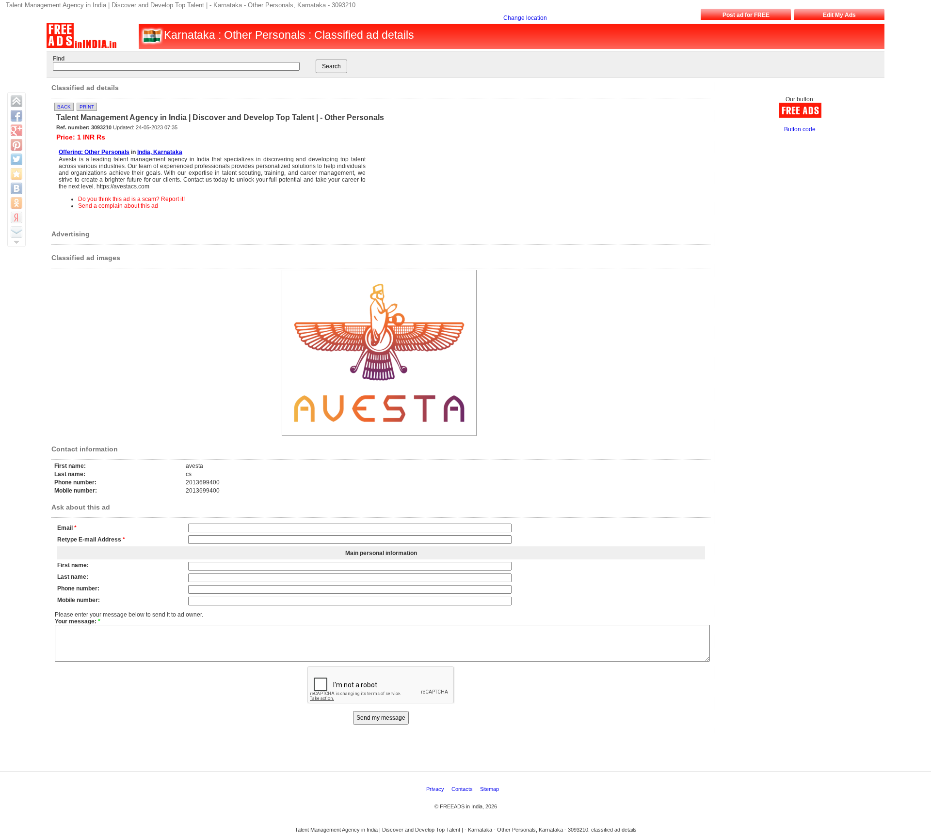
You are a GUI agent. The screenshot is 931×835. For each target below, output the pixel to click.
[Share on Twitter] (16, 159)
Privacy (436, 789)
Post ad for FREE (746, 15)
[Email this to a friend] (16, 232)
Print (87, 106)
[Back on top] (16, 101)
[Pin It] (16, 145)
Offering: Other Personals (94, 152)
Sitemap (490, 789)
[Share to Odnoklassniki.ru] (16, 203)
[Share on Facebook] (16, 116)
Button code (800, 129)
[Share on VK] (16, 188)
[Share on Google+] (16, 130)
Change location (525, 18)
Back (64, 106)
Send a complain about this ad (118, 205)
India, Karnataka (159, 152)
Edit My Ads (839, 15)
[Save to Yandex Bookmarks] (16, 217)
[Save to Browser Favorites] (16, 174)
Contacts (462, 789)
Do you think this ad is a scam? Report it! (131, 199)
